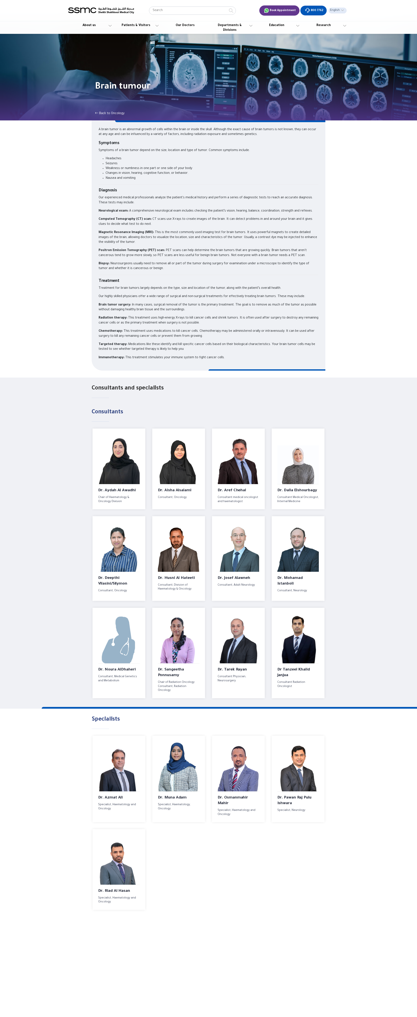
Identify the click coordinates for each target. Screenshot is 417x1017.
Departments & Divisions (230, 28)
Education (276, 25)
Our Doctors (185, 25)
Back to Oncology (111, 113)
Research (323, 25)
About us (89, 25)
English (335, 10)
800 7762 (316, 10)
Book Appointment (282, 10)
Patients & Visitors (136, 25)
